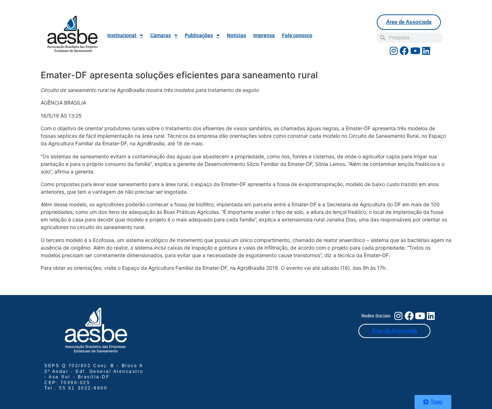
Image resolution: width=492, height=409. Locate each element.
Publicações (199, 35)
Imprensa (264, 35)
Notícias (236, 35)
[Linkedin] (426, 50)
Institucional (121, 35)
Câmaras (160, 35)
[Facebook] (404, 50)
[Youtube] (415, 50)
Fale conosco (297, 35)
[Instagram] (393, 50)
